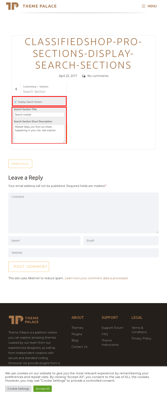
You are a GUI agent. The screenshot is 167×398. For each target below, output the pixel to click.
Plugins (76, 334)
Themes (77, 328)
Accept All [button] (42, 388)
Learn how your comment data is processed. (96, 278)
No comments (97, 76)
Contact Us (79, 347)
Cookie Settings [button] (18, 388)
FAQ (105, 334)
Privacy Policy (141, 338)
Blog (74, 340)
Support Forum (112, 328)
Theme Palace (40, 6)
